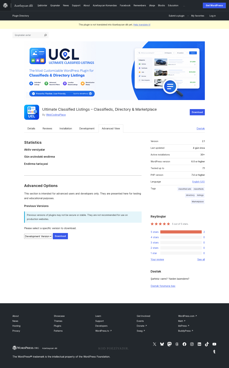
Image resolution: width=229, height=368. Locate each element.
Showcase (59, 316)
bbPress (183, 325)
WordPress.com (187, 316)
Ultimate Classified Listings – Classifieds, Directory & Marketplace (99, 109)
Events (140, 321)
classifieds (199, 189)
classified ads (184, 189)
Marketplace (198, 201)
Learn (98, 316)
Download (197, 112)
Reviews (47, 128)
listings (200, 195)
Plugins (57, 325)
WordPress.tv (103, 330)
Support (99, 321)
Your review (157, 259)
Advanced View (111, 128)
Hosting (16, 325)
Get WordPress (214, 5)
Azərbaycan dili (49, 348)
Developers (101, 325)
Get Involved (143, 316)
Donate (142, 325)
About (15, 316)
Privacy (16, 330)
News (15, 321)
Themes (58, 321)
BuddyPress (185, 330)
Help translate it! (141, 24)
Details (31, 128)
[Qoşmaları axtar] (45, 35)
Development (87, 128)
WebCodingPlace (56, 114)
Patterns (58, 330)
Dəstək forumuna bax (163, 285)
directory (190, 195)
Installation (66, 128)
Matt (182, 321)
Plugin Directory (20, 15)
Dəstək (201, 128)
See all (201, 259)
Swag (141, 330)
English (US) (198, 181)
